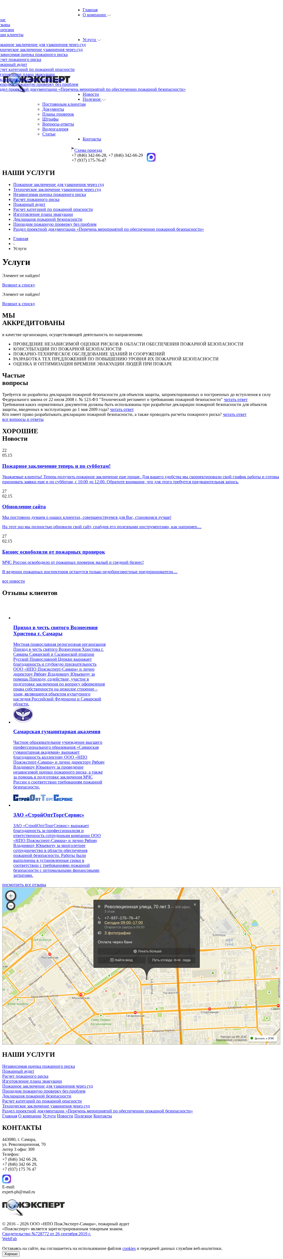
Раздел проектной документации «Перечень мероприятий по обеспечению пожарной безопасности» (108, 229)
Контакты (92, 139)
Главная (90, 9)
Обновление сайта (24, 506)
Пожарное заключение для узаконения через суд (58, 184)
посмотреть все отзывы (24, 884)
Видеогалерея (55, 129)
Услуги (90, 39)
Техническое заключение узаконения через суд (57, 189)
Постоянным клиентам (64, 104)
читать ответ (236, 399)
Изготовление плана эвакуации (43, 214)
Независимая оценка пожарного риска (49, 194)
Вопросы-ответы (58, 124)
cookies (129, 1248)
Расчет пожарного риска (36, 199)
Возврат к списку (18, 285)
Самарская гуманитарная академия (56, 731)
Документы (53, 109)
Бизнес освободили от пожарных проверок (53, 552)
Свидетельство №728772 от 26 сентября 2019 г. (46, 1233)
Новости (91, 94)
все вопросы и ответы (23, 419)
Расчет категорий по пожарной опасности (53, 209)
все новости (13, 581)
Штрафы (50, 119)
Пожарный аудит (29, 204)
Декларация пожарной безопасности (47, 219)
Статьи (49, 134)
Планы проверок (58, 114)
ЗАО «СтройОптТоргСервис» (48, 815)
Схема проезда (88, 150)
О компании (95, 14)
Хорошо (10, 1254)
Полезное (92, 99)
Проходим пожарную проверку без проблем (54, 224)
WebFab (9, 1238)
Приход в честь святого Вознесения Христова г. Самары (55, 630)
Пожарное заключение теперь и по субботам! (56, 466)
